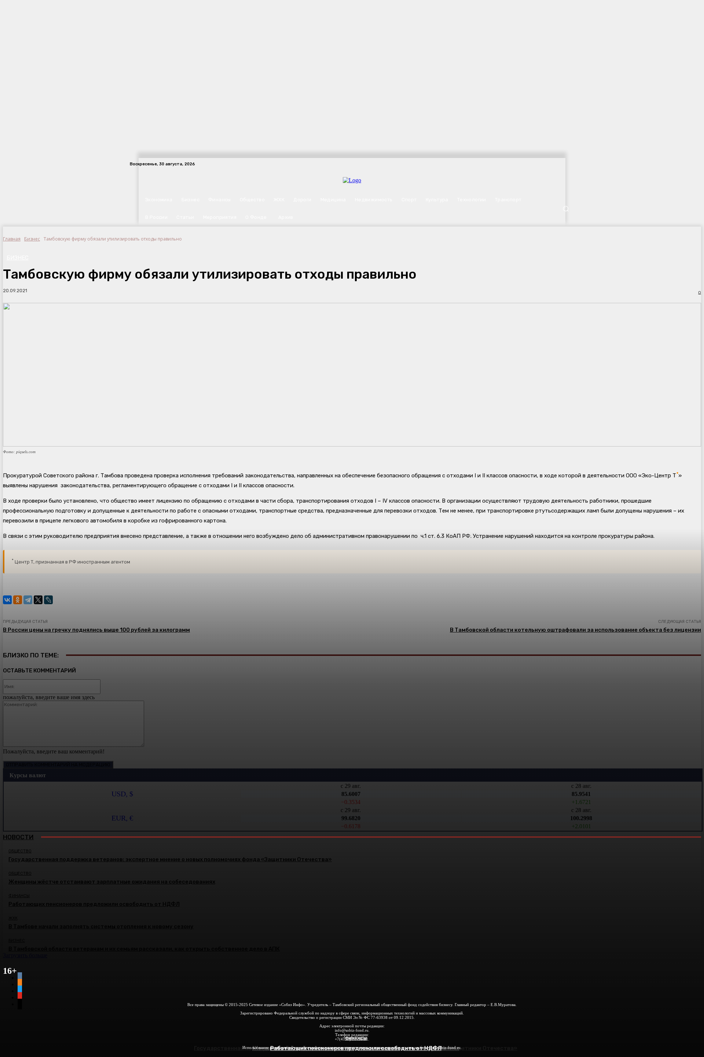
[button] (565, 208)
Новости (18, 837)
